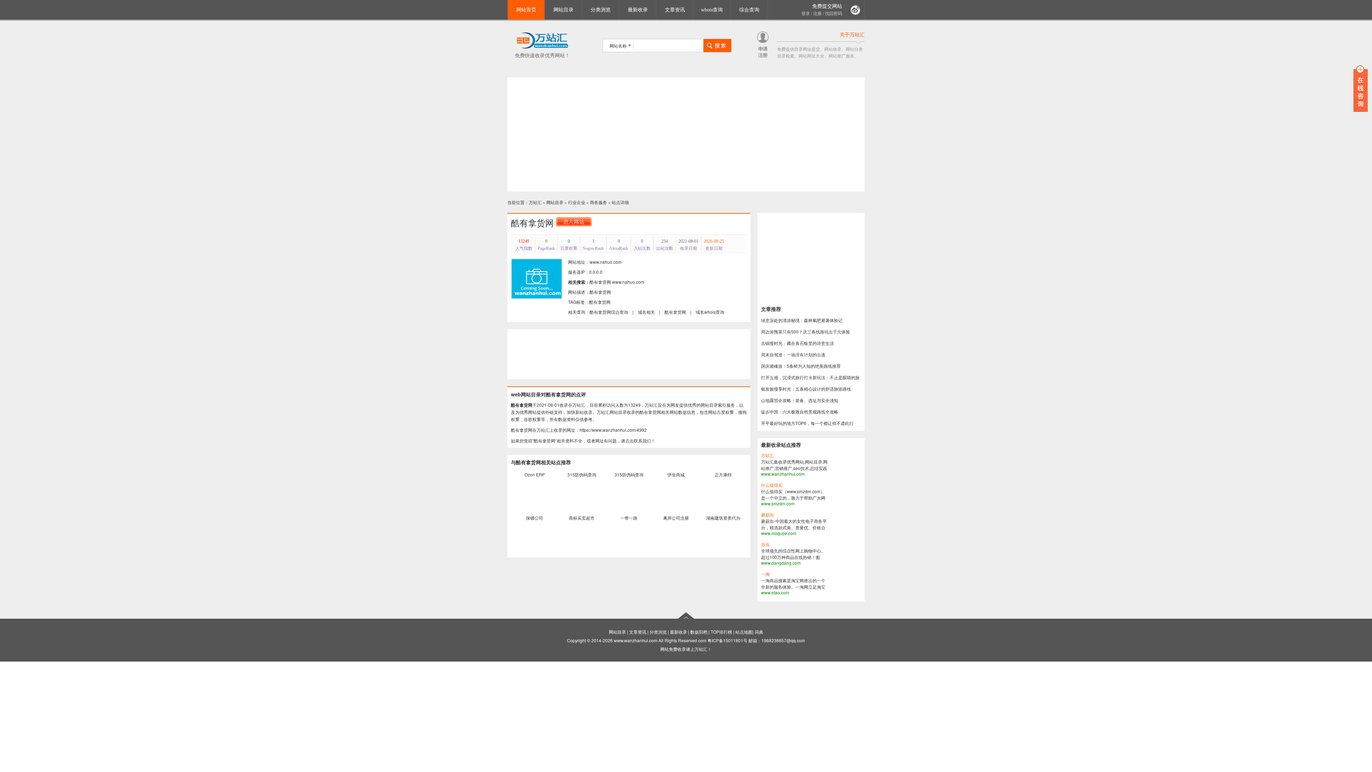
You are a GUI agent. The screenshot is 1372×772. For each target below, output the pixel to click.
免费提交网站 (827, 6)
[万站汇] (542, 47)
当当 (765, 544)
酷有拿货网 (600, 282)
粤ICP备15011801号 (727, 640)
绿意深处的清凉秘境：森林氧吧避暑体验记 (801, 320)
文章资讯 (675, 10)
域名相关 (646, 312)
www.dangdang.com (781, 563)
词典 (759, 632)
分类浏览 (601, 10)
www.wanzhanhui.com (783, 474)
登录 (805, 13)
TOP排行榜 (721, 632)
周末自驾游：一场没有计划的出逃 (793, 354)
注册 (817, 13)
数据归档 (698, 632)
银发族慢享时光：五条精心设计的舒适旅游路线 (806, 389)
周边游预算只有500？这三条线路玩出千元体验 (805, 331)
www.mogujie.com (778, 533)
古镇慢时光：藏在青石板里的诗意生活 (797, 343)
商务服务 (598, 202)
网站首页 (526, 10)
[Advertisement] (686, 134)
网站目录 (563, 10)
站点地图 (743, 632)
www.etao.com (775, 592)
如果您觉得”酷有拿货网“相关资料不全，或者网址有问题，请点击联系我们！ (583, 440)
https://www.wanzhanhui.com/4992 (613, 430)
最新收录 (638, 10)
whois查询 (712, 10)
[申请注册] (763, 56)
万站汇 (535, 202)
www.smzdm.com (778, 503)
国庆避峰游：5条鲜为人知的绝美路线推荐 (801, 366)
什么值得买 (771, 485)
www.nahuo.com (628, 282)
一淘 (765, 574)
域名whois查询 (710, 312)
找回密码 (833, 13)
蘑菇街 (767, 515)
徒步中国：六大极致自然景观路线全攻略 (799, 412)
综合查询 (749, 10)
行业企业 (576, 202)
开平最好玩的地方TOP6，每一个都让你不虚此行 (807, 423)
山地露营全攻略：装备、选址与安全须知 (799, 400)
